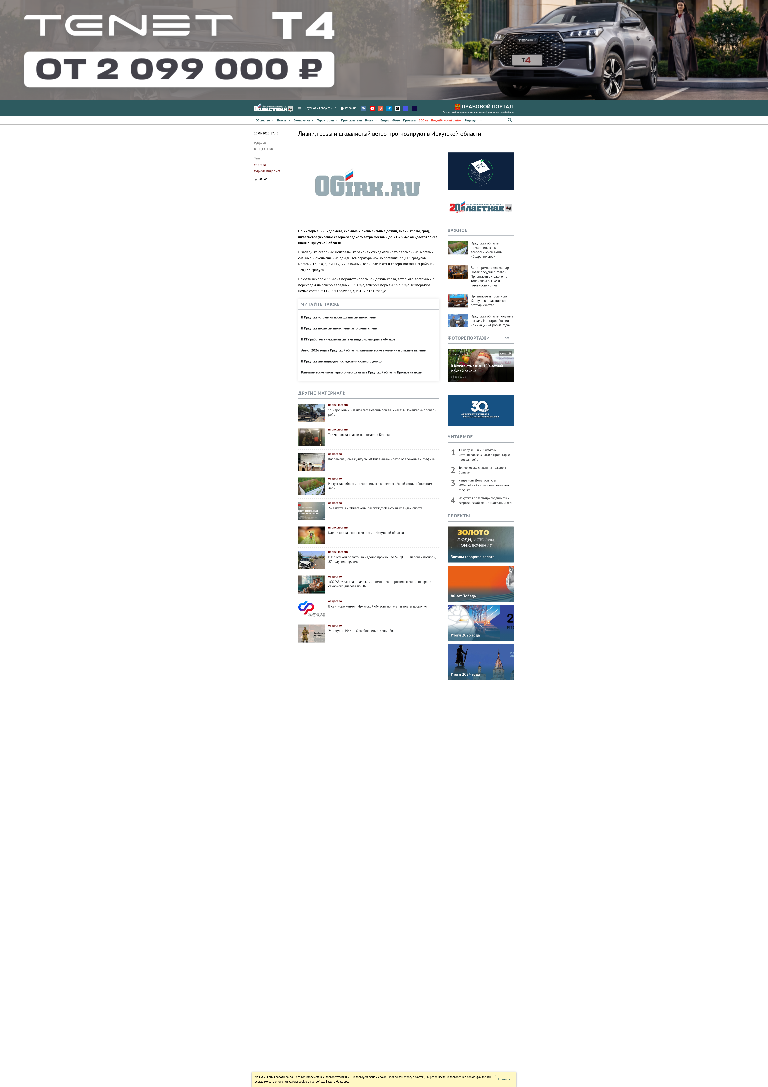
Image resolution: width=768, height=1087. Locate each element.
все (507, 338)
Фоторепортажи (469, 338)
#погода (260, 165)
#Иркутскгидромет (267, 171)
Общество (264, 149)
